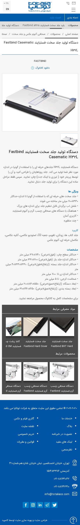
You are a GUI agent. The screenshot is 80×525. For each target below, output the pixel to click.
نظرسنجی (67, 449)
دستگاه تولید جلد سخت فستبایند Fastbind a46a (48, 25)
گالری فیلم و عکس (24, 418)
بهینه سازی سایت (23, 520)
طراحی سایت (40, 520)
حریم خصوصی (26, 434)
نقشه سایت (27, 426)
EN (7, 9)
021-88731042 (67, 3)
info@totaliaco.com (73, 3)
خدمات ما (67, 418)
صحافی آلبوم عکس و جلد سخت (28, 34)
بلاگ (69, 426)
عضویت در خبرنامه (62, 434)
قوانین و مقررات (25, 442)
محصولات (55, 34)
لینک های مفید (64, 442)
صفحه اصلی (71, 34)
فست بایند (55, 18)
